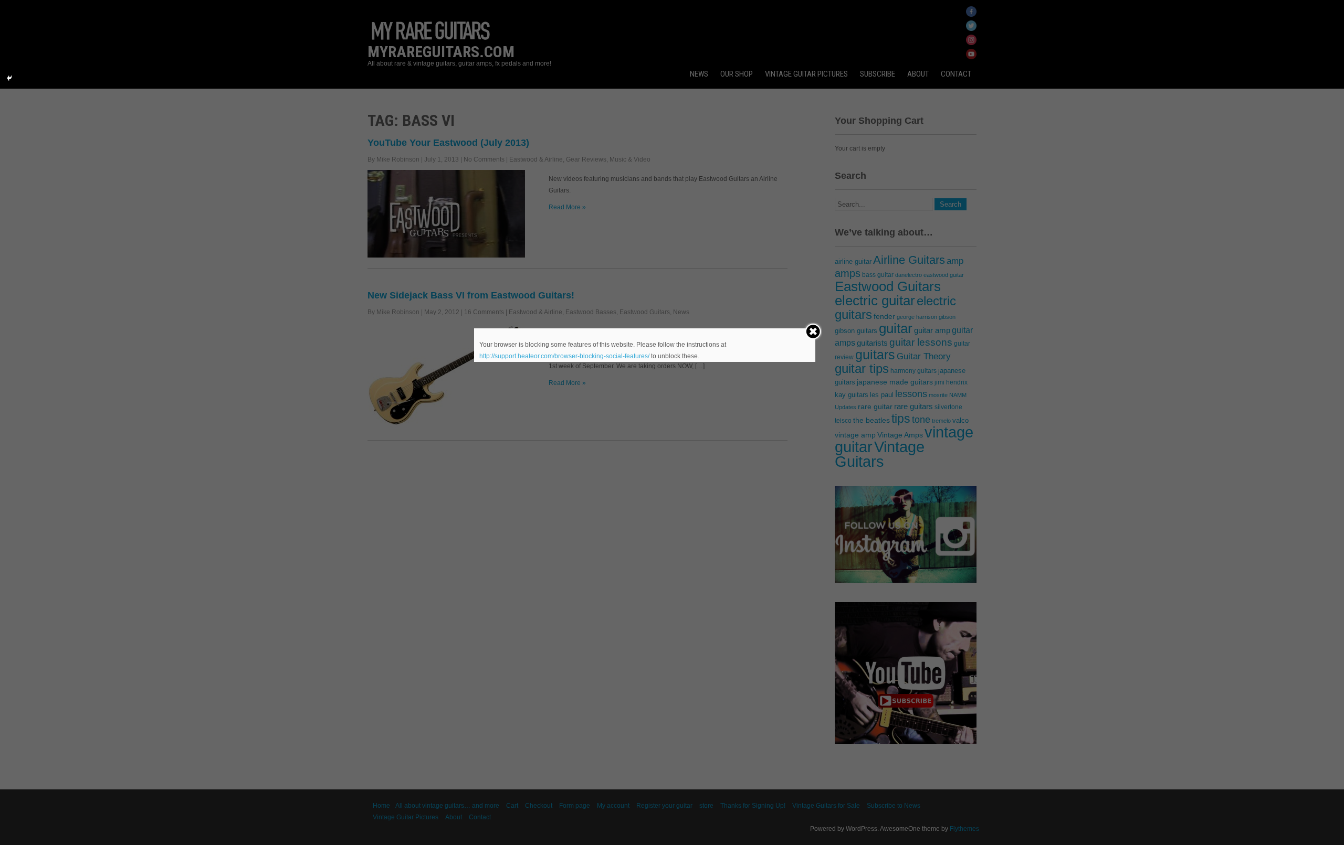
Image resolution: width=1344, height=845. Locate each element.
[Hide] (9, 78)
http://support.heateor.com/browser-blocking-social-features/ (564, 356)
